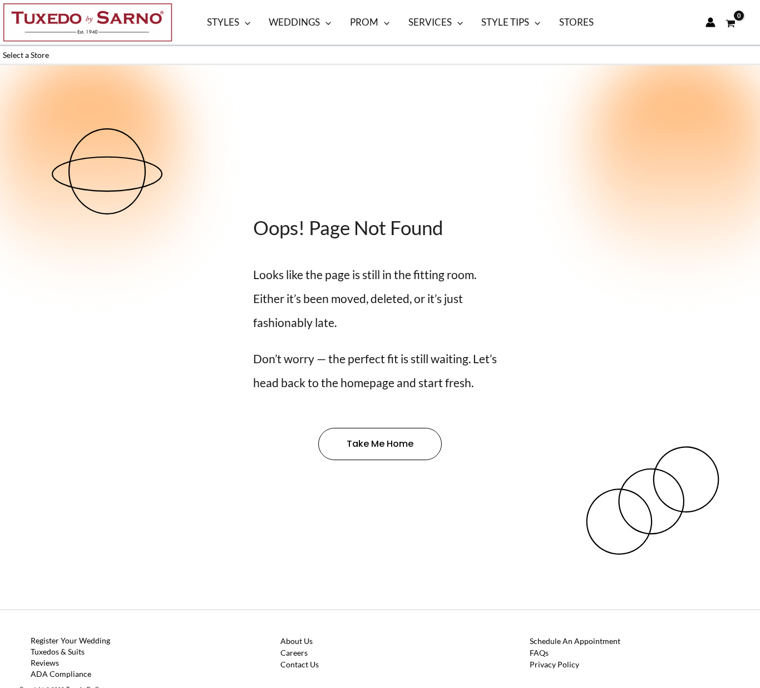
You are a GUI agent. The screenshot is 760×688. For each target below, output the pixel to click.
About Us (296, 641)
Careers (294, 652)
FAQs (539, 652)
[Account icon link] (710, 22)
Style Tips (505, 22)
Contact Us (299, 664)
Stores (576, 22)
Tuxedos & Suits (58, 651)
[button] (244, 22)
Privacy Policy (554, 664)
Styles (223, 22)
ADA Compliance (61, 674)
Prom (364, 22)
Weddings (294, 22)
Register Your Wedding (70, 640)
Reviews (45, 662)
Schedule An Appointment (575, 641)
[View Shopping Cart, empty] (731, 22)
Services (430, 22)
